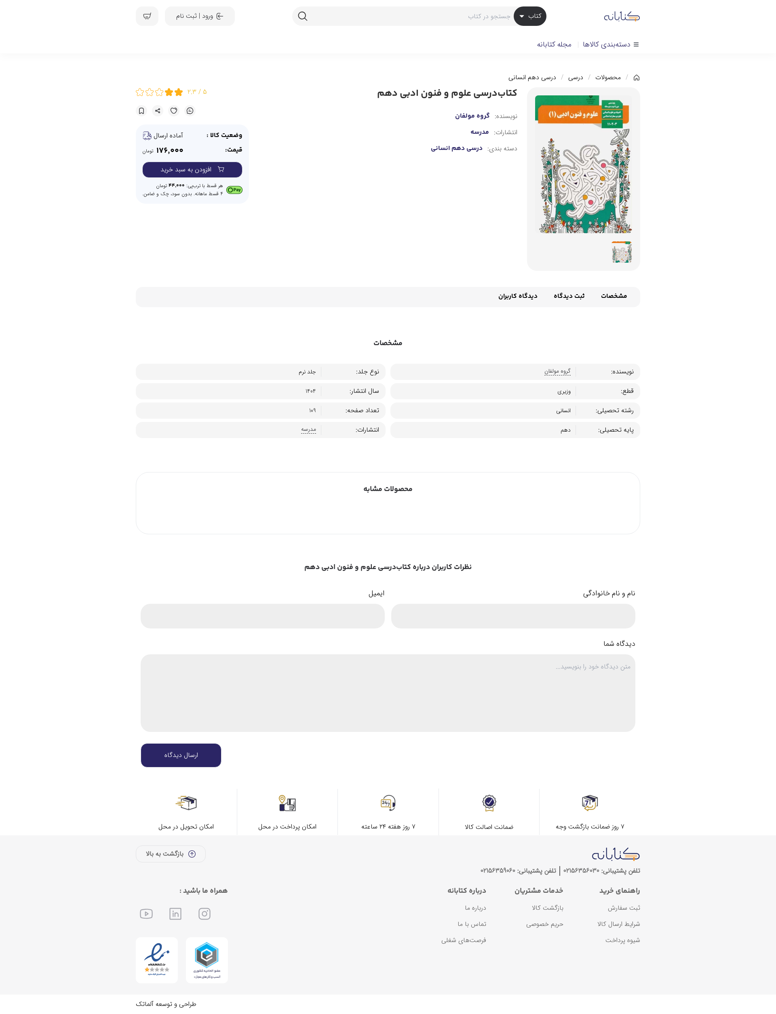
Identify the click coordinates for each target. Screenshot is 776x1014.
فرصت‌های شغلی (463, 940)
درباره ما (475, 908)
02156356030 (581, 871)
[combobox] (419, 16)
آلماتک (145, 1004)
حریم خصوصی (544, 924)
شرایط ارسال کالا (618, 924)
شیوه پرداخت (622, 940)
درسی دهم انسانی (532, 77)
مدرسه (479, 132)
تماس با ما (472, 924)
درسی (575, 77)
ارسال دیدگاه (181, 755)
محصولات (608, 77)
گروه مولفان (472, 116)
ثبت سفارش (624, 908)
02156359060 (498, 871)
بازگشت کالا (547, 908)
